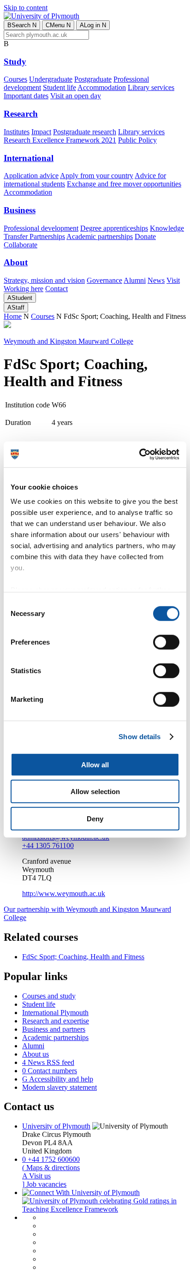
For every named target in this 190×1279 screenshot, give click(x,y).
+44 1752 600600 (51, 1159)
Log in (93, 25)
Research (21, 114)
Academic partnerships (99, 236)
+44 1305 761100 (48, 845)
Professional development (41, 228)
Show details (139, 737)
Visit (173, 280)
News (156, 280)
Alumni (135, 280)
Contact (56, 289)
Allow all (95, 764)
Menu (58, 25)
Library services (151, 87)
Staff (15, 307)
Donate (145, 236)
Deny (95, 818)
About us (35, 1054)
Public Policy (137, 140)
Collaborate (20, 245)
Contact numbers (49, 1071)
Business (20, 210)
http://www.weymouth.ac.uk (63, 893)
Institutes (17, 132)
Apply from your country (96, 175)
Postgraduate (93, 79)
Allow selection (95, 791)
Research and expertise (55, 1021)
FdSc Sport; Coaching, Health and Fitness (83, 957)
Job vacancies (44, 1184)
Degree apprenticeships (114, 228)
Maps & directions (51, 1167)
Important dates (26, 96)
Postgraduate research (84, 132)
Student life (59, 87)
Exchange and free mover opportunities (124, 184)
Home (13, 316)
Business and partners (53, 1029)
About (16, 262)
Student (19, 297)
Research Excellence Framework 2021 (60, 140)
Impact (41, 132)
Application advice (31, 175)
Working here (23, 289)
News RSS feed (48, 1062)
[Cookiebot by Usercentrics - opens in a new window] (139, 454)
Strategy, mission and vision (44, 280)
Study (15, 61)
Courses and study (49, 996)
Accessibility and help (57, 1079)
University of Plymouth (56, 1126)
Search (21, 25)
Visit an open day (75, 96)
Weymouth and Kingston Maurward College (68, 341)
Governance (104, 280)
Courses (15, 79)
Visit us (36, 1176)
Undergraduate (50, 79)
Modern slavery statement (59, 1087)
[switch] (166, 641)
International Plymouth (55, 1012)
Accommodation (101, 87)
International (28, 158)
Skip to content (26, 8)
